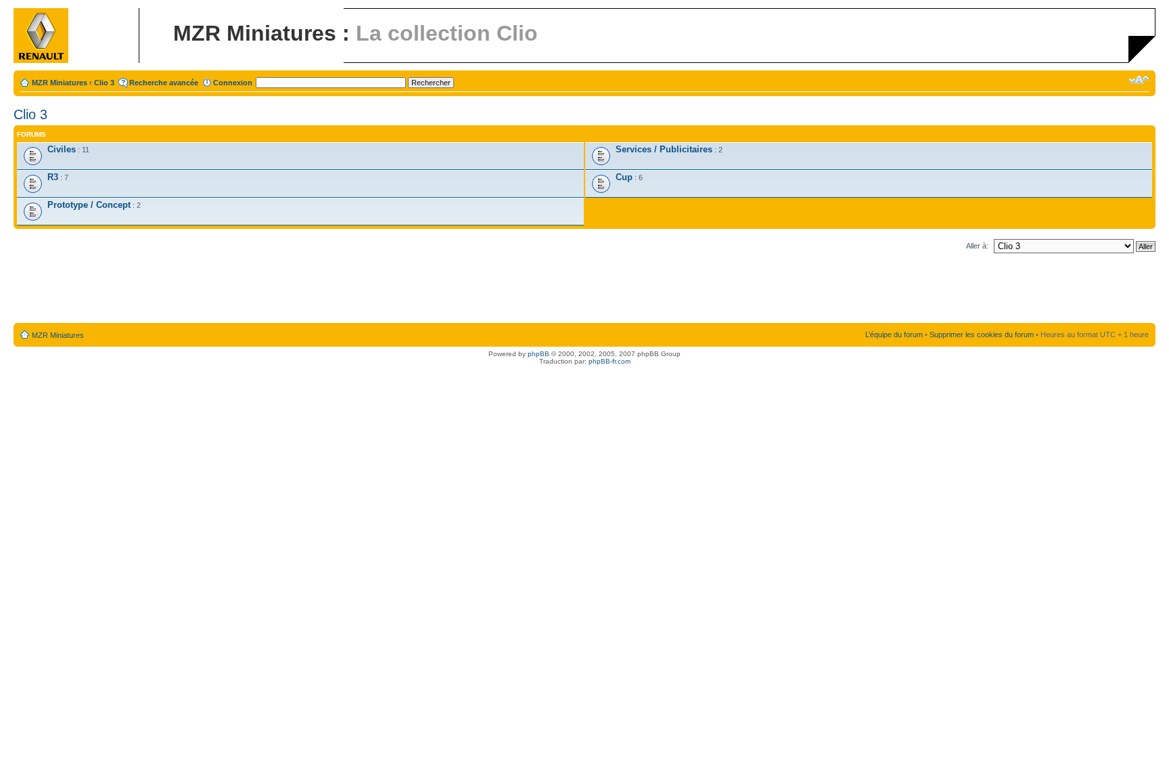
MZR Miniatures (59, 83)
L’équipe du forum (894, 334)
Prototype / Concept (89, 205)
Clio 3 (104, 83)
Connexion (232, 83)
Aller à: (977, 246)
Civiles (61, 149)
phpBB (538, 354)
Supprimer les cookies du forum (982, 334)
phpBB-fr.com (610, 361)
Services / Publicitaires (664, 149)
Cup (624, 177)
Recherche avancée (163, 83)
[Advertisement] (584, 291)
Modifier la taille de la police (1139, 80)
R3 (52, 177)
